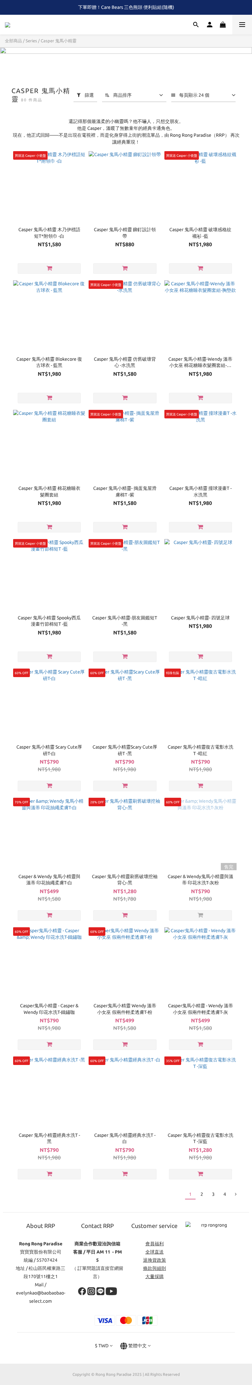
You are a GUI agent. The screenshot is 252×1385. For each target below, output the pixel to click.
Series (31, 40)
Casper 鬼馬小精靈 (58, 40)
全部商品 (13, 40)
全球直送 (154, 1252)
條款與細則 (154, 1268)
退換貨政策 (154, 1260)
